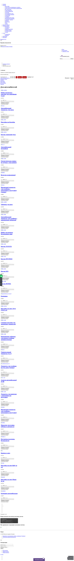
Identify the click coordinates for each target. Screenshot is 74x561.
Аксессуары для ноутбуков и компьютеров (13, 8)
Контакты (5, 37)
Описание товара (4, 103)
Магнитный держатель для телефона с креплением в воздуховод (9, 411)
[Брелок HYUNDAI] (3, 256)
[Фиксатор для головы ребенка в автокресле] (3, 422)
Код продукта (3, 83)
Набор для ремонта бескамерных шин (7, 233)
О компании (7, 34)
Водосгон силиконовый (8, 175)
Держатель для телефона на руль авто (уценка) (8, 366)
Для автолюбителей (9, 11)
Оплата (6, 32)
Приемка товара (8, 30)
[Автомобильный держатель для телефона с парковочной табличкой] (3, 214)
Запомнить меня (3, 547)
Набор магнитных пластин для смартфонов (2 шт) (9, 94)
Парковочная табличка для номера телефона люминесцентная (8, 338)
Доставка (7, 28)
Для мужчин (7, 15)
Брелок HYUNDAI (6, 259)
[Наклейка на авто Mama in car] (3, 477)
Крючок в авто (5, 453)
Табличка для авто (7, 204)
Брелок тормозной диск (8, 134)
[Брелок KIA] (3, 268)
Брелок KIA (4, 271)
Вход (63, 49)
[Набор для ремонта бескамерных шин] (3, 230)
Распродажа (7, 21)
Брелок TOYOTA (6, 246)
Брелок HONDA (6, 283)
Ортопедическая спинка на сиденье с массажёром (9, 161)
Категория (2, 81)
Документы (7, 26)
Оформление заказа (9, 29)
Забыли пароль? (6, 552)
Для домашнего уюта (9, 13)
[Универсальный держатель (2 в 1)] (2, 349)
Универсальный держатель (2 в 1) (6, 352)
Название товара (3, 79)
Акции (6, 23)
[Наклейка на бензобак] (3, 119)
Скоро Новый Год (8, 10)
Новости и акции (6, 24)
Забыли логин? (6, 551)
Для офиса (7, 16)
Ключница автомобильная (9, 493)
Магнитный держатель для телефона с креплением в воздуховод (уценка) (9, 190)
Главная (4, 4)
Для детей (7, 12)
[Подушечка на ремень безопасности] (3, 436)
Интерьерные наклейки (9, 18)
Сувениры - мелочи (9, 19)
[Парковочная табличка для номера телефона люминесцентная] (3, 334)
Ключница (4, 296)
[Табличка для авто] (4, 202)
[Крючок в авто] (2, 450)
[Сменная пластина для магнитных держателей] (3, 320)
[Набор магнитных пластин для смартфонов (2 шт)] (4, 90)
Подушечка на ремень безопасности (8, 439)
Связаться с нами (65, 51)
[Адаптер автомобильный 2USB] (3, 377)
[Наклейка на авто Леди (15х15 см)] (4, 306)
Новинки (7, 20)
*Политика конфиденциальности (9, 537)
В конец (24, 77)
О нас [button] (4, 33)
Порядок (2, 84)
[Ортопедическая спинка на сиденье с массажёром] (3, 158)
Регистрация (64, 50)
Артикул (2, 80)
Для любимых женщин (9, 14)
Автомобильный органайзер (6, 147)
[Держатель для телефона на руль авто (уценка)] (5, 363)
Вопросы (7, 35)
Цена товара (2, 82)
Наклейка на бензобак (8, 122)
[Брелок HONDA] (3, 281)
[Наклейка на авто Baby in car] (2, 463)
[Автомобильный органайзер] (2, 144)
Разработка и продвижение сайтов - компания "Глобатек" (14, 536)
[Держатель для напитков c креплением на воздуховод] (3, 391)
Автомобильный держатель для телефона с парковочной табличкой (9, 218)
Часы (6, 22)
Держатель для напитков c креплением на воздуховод (9, 395)
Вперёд (19, 77)
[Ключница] (6, 293)
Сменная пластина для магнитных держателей (8, 323)
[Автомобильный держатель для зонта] (2, 105)
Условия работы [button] (6, 25)
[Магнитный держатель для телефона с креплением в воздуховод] (3, 407)
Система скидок (8, 31)
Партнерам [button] (5, 36)
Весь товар (7, 6)
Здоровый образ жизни (9, 17)
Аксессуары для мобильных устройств (12, 7)
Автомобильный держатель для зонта (7, 109)
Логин (1, 544)
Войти (2, 548)
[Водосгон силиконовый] (3, 172)
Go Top (1, 554)
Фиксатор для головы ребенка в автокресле (7, 425)
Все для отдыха (8, 9)
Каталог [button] (4, 5)
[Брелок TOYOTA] (3, 244)
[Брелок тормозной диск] (4, 132)
